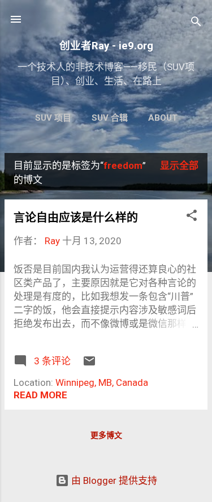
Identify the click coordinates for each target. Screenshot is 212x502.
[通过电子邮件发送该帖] (89, 364)
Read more (40, 395)
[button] (191, 217)
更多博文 (106, 435)
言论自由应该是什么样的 (76, 217)
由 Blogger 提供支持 (113, 480)
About (163, 118)
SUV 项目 (53, 118)
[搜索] (196, 23)
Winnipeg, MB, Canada (101, 382)
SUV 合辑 (110, 118)
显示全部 (179, 165)
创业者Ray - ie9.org (106, 46)
